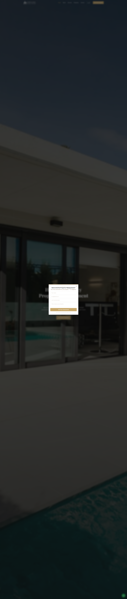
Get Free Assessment (63, 309)
